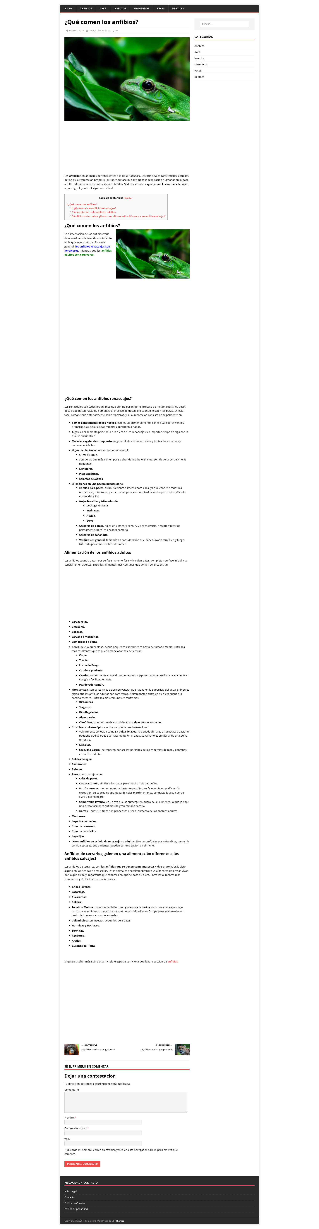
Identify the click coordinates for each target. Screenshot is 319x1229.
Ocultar (128, 197)
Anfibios (86, 8)
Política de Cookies (74, 1203)
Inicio (68, 8)
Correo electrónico (75, 1128)
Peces (161, 8)
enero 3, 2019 (76, 30)
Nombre (69, 1117)
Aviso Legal (70, 1191)
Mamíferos (141, 8)
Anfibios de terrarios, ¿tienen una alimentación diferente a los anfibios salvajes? (118, 216)
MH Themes (118, 1220)
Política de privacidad (76, 1209)
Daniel (92, 30)
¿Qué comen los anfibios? (81, 204)
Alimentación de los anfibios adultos (93, 212)
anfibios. (173, 961)
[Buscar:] (224, 24)
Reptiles (178, 8)
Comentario (71, 1089)
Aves (103, 8)
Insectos (120, 8)
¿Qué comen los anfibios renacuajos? (93, 208)
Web (67, 1139)
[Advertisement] (127, 147)
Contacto (69, 1197)
